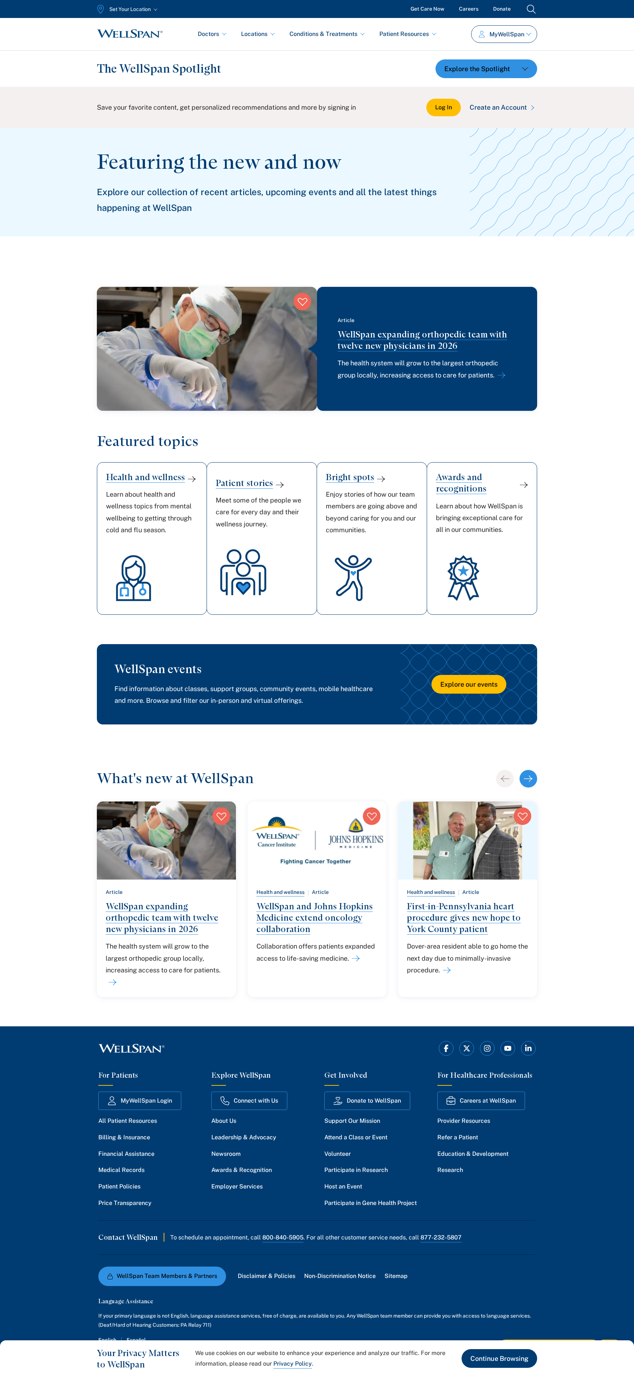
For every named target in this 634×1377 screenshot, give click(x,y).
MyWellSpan (506, 34)
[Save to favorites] (302, 301)
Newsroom (226, 1153)
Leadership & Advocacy (243, 1137)
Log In (443, 107)
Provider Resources (463, 1120)
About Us (223, 1120)
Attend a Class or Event (355, 1137)
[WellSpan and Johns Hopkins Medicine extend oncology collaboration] (354, 958)
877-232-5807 (441, 1237)
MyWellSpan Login (146, 1100)
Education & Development (473, 1153)
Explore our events (469, 684)
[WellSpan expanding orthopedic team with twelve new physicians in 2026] (500, 375)
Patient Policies (119, 1186)
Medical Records (121, 1169)
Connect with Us (256, 1100)
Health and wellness (280, 892)
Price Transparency (125, 1202)
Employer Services (237, 1186)
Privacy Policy (292, 1363)
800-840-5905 (282, 1237)
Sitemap (396, 1275)
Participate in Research (356, 1169)
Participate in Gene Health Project (370, 1202)
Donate (502, 9)
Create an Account (498, 107)
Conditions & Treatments (323, 33)
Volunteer (337, 1153)
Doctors (208, 33)
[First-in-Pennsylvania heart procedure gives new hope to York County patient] (445, 970)
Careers (468, 9)
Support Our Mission (352, 1120)
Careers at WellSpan (488, 1100)
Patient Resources (404, 33)
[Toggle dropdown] (486, 68)
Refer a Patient (457, 1137)
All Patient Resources (127, 1120)
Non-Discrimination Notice (340, 1275)
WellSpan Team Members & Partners (167, 1275)
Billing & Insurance (124, 1137)
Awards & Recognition (241, 1169)
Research (450, 1169)
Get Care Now (427, 9)
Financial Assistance (126, 1153)
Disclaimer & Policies (266, 1275)
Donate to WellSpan (374, 1100)
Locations (254, 33)
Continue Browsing (499, 1358)
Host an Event (343, 1186)
